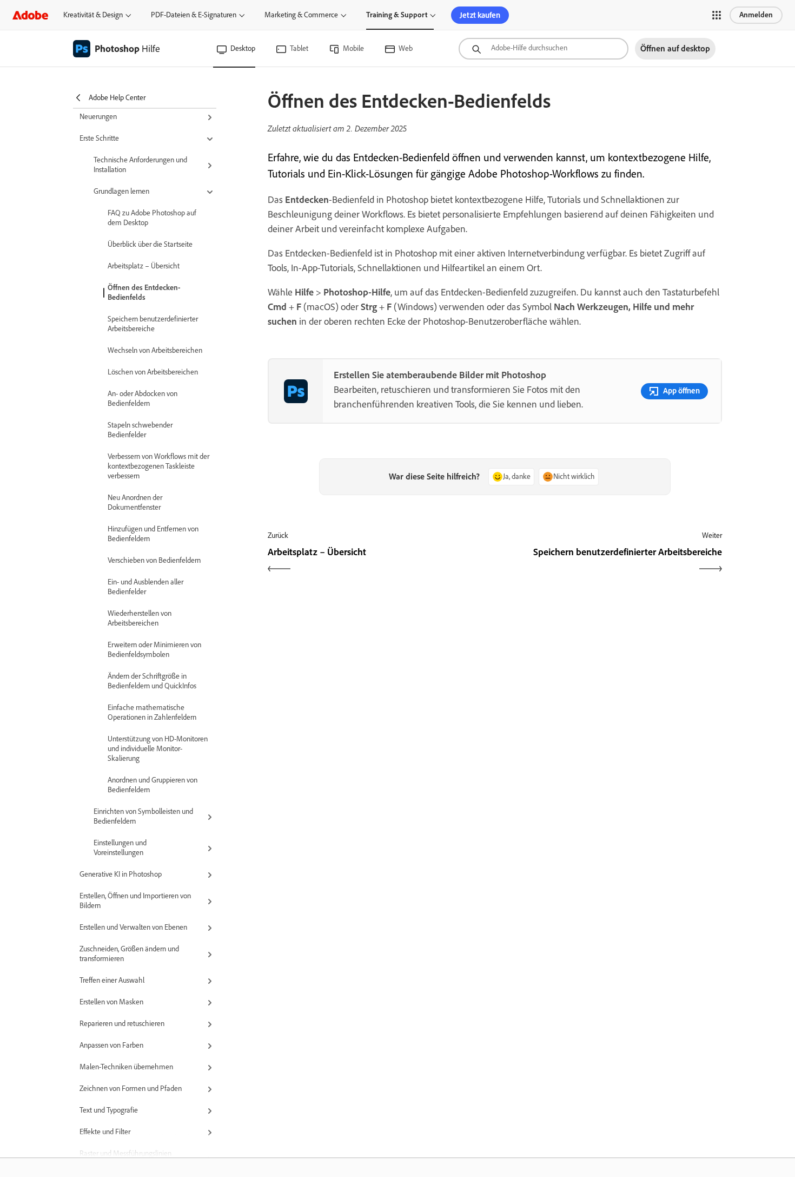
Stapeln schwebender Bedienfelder (140, 429)
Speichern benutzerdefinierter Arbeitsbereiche (153, 323)
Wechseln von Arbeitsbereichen (155, 350)
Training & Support (396, 14)
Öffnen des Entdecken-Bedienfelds (144, 292)
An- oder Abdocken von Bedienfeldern (142, 398)
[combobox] (543, 49)
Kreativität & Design (93, 14)
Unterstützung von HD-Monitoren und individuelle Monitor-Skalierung (158, 748)
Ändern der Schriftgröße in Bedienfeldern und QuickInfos (152, 681)
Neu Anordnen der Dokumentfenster (135, 502)
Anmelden (756, 14)
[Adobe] (30, 15)
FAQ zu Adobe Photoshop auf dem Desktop (152, 217)
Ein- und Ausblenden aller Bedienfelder (145, 586)
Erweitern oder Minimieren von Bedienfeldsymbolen (154, 649)
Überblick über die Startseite (150, 244)
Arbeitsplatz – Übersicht (144, 266)
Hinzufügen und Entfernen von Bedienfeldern (153, 533)
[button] (716, 15)
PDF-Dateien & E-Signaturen (193, 14)
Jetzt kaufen (480, 15)
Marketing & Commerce (301, 14)
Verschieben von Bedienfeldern (154, 560)
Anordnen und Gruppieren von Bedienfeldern (152, 784)
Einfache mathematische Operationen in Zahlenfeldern (152, 712)
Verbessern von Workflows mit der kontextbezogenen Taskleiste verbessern (158, 466)
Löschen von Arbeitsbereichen (153, 372)
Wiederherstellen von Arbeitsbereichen (139, 618)
